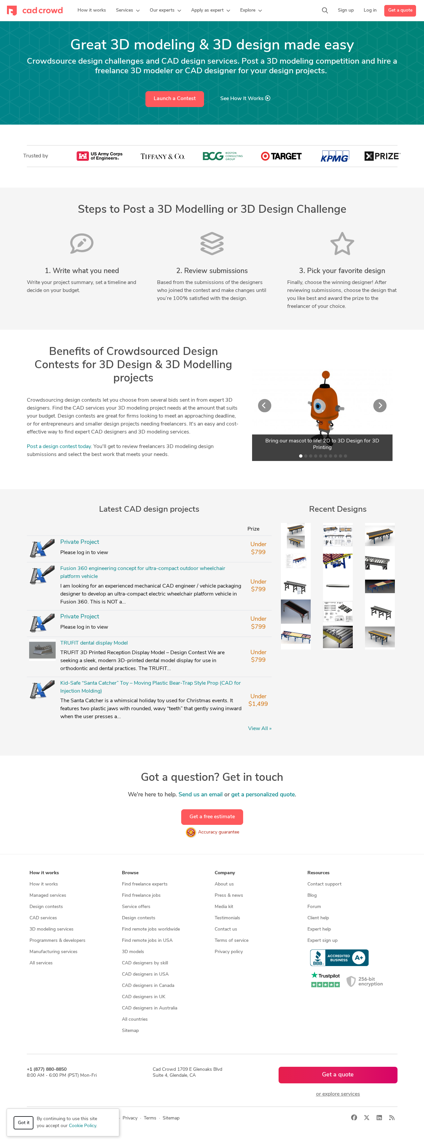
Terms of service (231, 940)
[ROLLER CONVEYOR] (42, 549)
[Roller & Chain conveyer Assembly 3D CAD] (380, 586)
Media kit (224, 906)
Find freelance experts (145, 884)
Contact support (324, 884)
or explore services (338, 1094)
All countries (135, 1019)
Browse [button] (130, 873)
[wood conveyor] (338, 611)
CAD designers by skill (145, 963)
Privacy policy (229, 951)
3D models (133, 951)
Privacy (130, 1118)
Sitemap (130, 1030)
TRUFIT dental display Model (94, 643)
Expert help (319, 929)
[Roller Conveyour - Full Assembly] (296, 586)
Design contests (46, 906)
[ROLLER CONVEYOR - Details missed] (380, 561)
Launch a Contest (175, 98)
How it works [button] (44, 873)
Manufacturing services (53, 951)
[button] (128, 10)
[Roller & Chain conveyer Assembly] (296, 637)
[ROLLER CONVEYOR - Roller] (338, 586)
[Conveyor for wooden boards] (296, 611)
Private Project (79, 542)
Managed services (47, 895)
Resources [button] (318, 873)
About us (224, 884)
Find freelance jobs (141, 895)
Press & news (229, 895)
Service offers (136, 906)
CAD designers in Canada (148, 985)
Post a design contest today (59, 446)
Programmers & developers (57, 940)
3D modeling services (51, 929)
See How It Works (242, 98)
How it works (43, 884)
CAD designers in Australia (149, 1008)
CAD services (43, 918)
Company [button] (225, 873)
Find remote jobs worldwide (151, 929)
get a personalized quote (263, 795)
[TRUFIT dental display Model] (42, 650)
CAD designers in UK (143, 997)
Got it (23, 1122)
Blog (312, 895)
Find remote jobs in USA (147, 940)
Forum (314, 906)
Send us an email (201, 795)
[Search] (325, 10)
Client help (318, 918)
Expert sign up (322, 940)
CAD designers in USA (145, 974)
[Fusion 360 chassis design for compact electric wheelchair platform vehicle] (42, 623)
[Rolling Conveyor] (338, 637)
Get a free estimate (212, 817)
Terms (150, 1118)
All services (41, 963)
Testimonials (227, 918)
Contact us (226, 929)
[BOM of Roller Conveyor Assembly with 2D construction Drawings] (296, 561)
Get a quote (400, 10)
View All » (260, 728)
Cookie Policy (82, 1125)
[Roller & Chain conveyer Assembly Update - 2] (338, 561)
